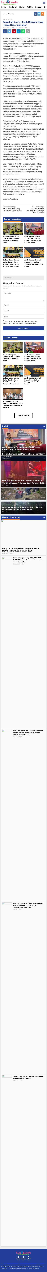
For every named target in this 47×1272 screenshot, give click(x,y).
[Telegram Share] (19, 31)
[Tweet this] (9, 31)
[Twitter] (38, 14)
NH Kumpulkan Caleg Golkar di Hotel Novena (12, 209)
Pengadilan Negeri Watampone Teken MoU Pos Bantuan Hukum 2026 (21, 549)
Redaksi (4, 1269)
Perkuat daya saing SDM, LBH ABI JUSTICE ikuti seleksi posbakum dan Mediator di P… (28, 560)
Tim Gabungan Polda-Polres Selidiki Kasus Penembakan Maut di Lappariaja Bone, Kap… (28, 905)
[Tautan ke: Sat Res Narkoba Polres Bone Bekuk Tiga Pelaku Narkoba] (7, 1160)
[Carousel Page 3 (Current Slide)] (41, 453)
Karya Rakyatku (16, 1266)
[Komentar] (28, 31)
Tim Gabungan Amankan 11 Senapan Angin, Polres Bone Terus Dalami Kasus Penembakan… (28, 733)
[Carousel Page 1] (38, 453)
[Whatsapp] (23, 31)
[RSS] (42, 14)
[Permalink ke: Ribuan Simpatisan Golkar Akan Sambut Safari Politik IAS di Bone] (13, 228)
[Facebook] (35, 14)
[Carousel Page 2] (40, 453)
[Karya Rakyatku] (9, 2)
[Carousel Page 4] (43, 453)
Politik (21, 28)
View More (23, 415)
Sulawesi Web (37, 1266)
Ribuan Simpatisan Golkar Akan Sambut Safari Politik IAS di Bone (11, 357)
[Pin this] (14, 31)
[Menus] (44, 2)
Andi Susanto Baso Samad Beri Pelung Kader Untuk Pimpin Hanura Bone (32, 357)
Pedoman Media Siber (18, 1269)
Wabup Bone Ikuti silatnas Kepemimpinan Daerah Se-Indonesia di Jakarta (13, 404)
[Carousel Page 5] (44, 453)
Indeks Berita (34, 1269)
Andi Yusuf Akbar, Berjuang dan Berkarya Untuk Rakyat (35, 210)
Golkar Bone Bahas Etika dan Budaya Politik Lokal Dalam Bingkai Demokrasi (11, 381)
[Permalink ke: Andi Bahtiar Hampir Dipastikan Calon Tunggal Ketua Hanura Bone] (34, 252)
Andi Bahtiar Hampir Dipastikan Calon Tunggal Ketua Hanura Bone (33, 381)
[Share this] (5, 31)
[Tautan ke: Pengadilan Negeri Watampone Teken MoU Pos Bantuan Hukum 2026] (23, 533)
